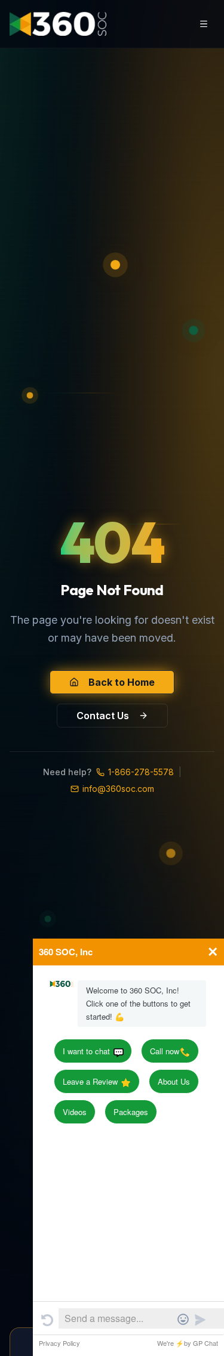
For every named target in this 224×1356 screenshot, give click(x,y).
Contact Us (102, 716)
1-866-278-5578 (141, 772)
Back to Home (121, 682)
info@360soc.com (118, 789)
